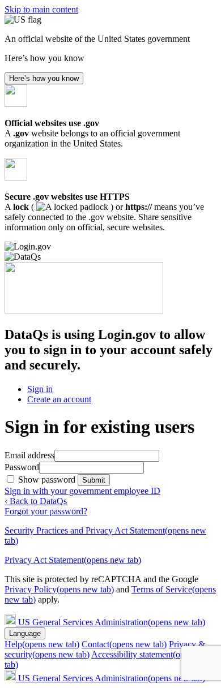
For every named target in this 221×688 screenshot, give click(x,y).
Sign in (40, 389)
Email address (29, 455)
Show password (48, 479)
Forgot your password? (46, 511)
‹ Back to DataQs (36, 501)
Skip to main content (41, 9)
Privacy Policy (59, 589)
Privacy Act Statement (73, 560)
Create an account (59, 399)
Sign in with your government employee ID (82, 491)
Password (22, 467)
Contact (124, 644)
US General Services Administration (111, 622)
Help (42, 644)
